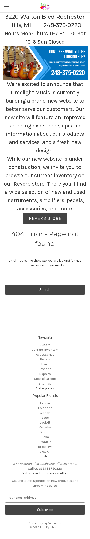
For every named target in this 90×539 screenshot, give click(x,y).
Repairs (45, 374)
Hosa (45, 437)
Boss (45, 418)
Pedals (45, 359)
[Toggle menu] (6, 6)
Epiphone (45, 408)
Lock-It (45, 422)
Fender (45, 403)
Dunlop (45, 432)
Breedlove (45, 447)
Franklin (45, 442)
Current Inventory (45, 350)
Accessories (45, 354)
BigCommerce (53, 523)
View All (45, 452)
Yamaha (45, 427)
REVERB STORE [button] (45, 218)
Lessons (45, 369)
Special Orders (45, 379)
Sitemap (45, 384)
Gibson (45, 413)
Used (45, 364)
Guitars (45, 345)
